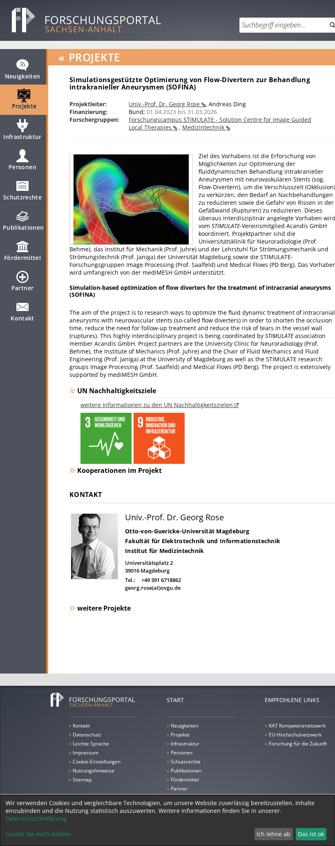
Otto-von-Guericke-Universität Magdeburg (187, 531)
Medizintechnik (204, 127)
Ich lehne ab (273, 834)
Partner (22, 288)
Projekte (24, 106)
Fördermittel (22, 258)
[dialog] (167, 820)
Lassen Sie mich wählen (38, 834)
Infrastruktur (22, 137)
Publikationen (23, 227)
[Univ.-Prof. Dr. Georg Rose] (94, 577)
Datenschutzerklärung (36, 818)
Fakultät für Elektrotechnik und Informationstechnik (202, 541)
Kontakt (22, 318)
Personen (22, 167)
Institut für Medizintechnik (164, 551)
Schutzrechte (22, 197)
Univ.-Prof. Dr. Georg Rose (165, 104)
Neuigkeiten (22, 76)
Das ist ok (311, 834)
